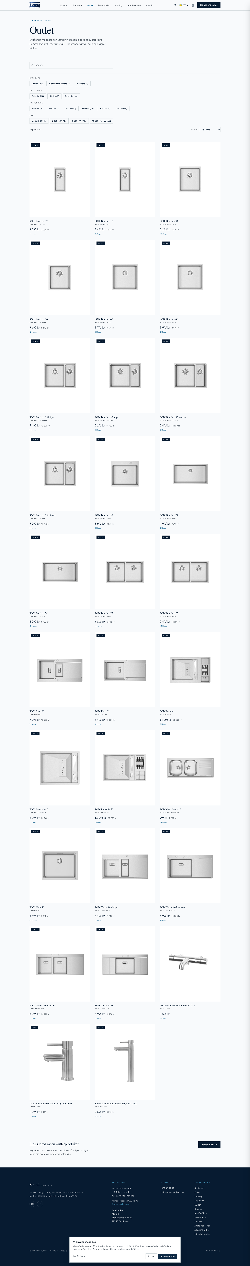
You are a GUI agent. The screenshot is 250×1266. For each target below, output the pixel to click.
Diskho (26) (37, 84)
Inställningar (79, 1256)
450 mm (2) (54, 108)
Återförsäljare (134, 5)
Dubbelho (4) (71, 96)
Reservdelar (104, 5)
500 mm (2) (71, 108)
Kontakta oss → (209, 1144)
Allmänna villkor (201, 1230)
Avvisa (151, 1256)
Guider (197, 1205)
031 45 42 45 (167, 1188)
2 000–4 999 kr (59, 121)
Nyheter (64, 5)
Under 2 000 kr (39, 121)
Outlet (90, 5)
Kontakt (149, 5)
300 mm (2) (37, 108)
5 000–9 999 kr (79, 121)
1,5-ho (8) (54, 96)
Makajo (115, 1214)
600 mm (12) (88, 108)
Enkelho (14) (38, 96)
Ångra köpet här (202, 1225)
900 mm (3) (121, 108)
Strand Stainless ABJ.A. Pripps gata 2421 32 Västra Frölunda (123, 1192)
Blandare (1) (82, 84)
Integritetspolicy (202, 1234)
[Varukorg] (192, 5)
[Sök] (175, 5)
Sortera (194, 129)
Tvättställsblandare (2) (59, 84)
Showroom (199, 1200)
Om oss (198, 1209)
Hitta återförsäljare (209, 5)
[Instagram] (32, 1204)
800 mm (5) (105, 108)
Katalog (118, 5)
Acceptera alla (167, 1256)
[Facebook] (40, 1204)
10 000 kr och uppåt (101, 121)
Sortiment (77, 5)
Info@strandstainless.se (172, 1192)
